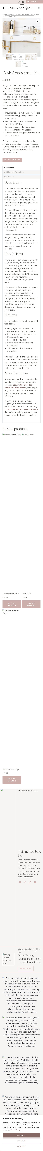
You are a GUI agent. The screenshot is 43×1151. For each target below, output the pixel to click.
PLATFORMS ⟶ (34, 2)
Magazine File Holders (11, 594)
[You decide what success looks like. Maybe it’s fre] (21, 1075)
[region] (21, 1133)
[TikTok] (19, 2)
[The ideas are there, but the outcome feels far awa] (21, 996)
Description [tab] (9, 168)
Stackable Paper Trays (11, 770)
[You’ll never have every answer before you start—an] (21, 1114)
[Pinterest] (23, 2)
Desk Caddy (26, 594)
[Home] (3, 15)
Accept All (22, 1135)
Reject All (21, 1146)
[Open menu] (38, 8)
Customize (21, 1141)
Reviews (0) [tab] (9, 176)
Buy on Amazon (12, 160)
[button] (38, 21)
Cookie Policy (15, 1130)
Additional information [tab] (14, 172)
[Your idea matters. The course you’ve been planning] (21, 1035)
